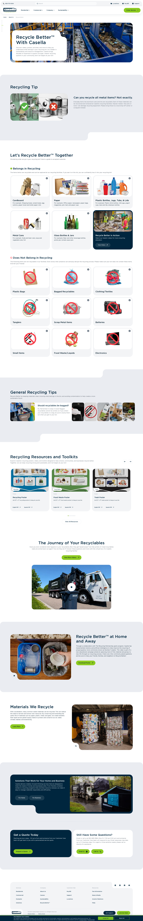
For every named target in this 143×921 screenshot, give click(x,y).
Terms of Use (41, 913)
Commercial (37, 10)
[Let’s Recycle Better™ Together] (1, 22)
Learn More (16, 726)
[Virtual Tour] (1, 26)
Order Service (131, 10)
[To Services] (1, 30)
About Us (11, 17)
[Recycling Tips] (1, 24)
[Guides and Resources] (2, 25)
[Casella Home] (10, 10)
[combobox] (67, 3)
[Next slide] (130, 461)
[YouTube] (129, 885)
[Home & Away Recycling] (1, 27)
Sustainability (62, 10)
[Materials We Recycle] (1, 29)
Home (4, 17)
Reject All (121, 918)
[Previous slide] (124, 461)
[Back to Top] (1, 20)
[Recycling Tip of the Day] (1, 21)
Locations (116, 3)
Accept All (105, 918)
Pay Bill (127, 3)
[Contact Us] (1, 31)
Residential (24, 10)
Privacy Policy (31, 913)
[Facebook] (124, 885)
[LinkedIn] (115, 885)
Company (50, 10)
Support (136, 3)
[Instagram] (120, 885)
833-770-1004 (9, 3)
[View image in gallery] (76, 746)
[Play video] (63, 33)
